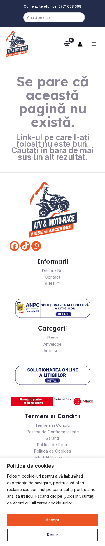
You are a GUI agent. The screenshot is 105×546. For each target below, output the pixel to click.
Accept (52, 519)
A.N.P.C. (52, 283)
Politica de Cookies (52, 451)
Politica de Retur (52, 444)
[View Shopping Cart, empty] (67, 44)
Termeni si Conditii (52, 425)
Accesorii (52, 350)
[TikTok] (25, 246)
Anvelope (52, 344)
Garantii (52, 438)
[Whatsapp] (36, 246)
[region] (52, 502)
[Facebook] (14, 246)
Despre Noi (53, 270)
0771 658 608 (69, 6)
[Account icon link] (80, 44)
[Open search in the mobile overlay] (52, 17)
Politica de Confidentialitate (52, 431)
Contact (52, 277)
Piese (52, 337)
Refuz (52, 535)
